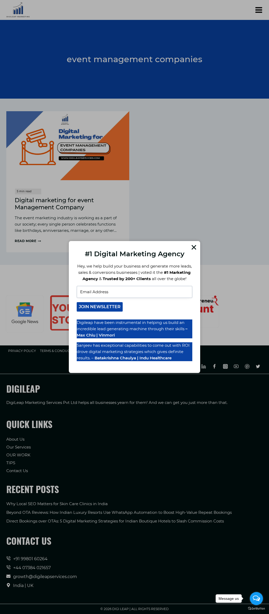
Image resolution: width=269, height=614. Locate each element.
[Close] (194, 247)
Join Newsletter (100, 306)
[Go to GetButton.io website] (256, 608)
